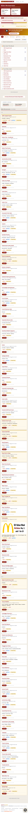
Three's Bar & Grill (6, 754)
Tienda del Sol (5, 765)
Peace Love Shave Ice (7, 635)
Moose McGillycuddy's (7, 565)
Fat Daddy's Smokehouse (8, 287)
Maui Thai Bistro (6, 507)
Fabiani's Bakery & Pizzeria (8, 276)
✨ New (23, 36)
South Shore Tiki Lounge (8, 721)
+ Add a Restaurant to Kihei (14, 798)
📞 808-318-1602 (16, 602)
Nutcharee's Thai (6, 590)
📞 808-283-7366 (12, 787)
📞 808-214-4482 (12, 701)
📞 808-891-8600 (13, 310)
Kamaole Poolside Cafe (8, 388)
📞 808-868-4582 (14, 744)
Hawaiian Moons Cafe (7, 320)
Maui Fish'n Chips (6, 453)
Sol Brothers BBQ (6, 700)
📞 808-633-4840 (14, 592)
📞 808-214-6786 (14, 647)
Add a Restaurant (4, 809)
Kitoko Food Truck (6, 420)
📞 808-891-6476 (14, 545)
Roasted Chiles (6, 678)
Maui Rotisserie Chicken (8, 474)
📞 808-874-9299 (14, 246)
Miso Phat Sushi (6, 544)
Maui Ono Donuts (6, 464)
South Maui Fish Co (6, 710)
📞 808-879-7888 (13, 378)
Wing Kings (5, 786)
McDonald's (5, 518)
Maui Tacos (5, 485)
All (2, 36)
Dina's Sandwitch (6, 256)
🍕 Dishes (24, 39)
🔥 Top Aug (12, 36)
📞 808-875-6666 (13, 556)
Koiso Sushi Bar (6, 431)
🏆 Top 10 (6, 36)
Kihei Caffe (4, 399)
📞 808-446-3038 (13, 733)
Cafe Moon (4, 191)
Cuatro (3, 223)
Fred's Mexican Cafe (7, 309)
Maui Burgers (5, 442)
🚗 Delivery (18, 36)
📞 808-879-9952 (13, 171)
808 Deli (4, 126)
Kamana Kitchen (6, 377)
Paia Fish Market (6, 624)
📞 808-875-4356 (13, 321)
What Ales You (5, 775)
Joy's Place (4, 366)
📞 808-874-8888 (13, 625)
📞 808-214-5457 (14, 357)
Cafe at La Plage (6, 180)
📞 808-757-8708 (14, 454)
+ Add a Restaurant (14, 92)
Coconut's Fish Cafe (7, 213)
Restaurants (17, 39)
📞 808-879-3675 (14, 299)
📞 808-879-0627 (13, 519)
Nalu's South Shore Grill (7, 580)
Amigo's (4, 169)
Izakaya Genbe (5, 355)
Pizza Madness (5, 667)
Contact (2, 808)
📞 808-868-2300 (13, 192)
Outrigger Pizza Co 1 (7, 613)
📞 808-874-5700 (13, 346)
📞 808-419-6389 (13, 443)
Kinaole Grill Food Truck (8, 410)
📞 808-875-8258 (14, 432)
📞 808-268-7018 (14, 138)
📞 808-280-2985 (13, 614)
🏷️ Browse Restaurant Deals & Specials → (14, 96)
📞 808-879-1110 (13, 225)
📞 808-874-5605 (14, 508)
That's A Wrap (5, 743)
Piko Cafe (4, 656)
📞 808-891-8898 (14, 268)
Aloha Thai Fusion (6, 148)
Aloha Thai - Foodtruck (7, 137)
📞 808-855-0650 (13, 149)
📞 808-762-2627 (13, 465)
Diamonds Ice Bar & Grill (8, 245)
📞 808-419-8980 (14, 712)
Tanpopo (4, 732)
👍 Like (4, 122)
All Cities (17, 1)
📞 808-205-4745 (13, 476)
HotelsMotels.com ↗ (8, 811)
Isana (3, 345)
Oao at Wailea (5, 601)
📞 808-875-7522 (14, 160)
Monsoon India (5, 555)
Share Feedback (12, 809)
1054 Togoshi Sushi (7, 115)
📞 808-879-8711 (13, 288)
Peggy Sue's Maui (6, 646)
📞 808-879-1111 (13, 127)
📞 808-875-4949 (14, 214)
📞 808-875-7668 (14, 181)
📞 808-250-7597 (14, 636)
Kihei (23, 1)
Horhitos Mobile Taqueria (8, 330)
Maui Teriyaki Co (6, 496)
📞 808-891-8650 (14, 581)
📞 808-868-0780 (13, 690)
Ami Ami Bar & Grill (6, 159)
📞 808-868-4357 (14, 679)
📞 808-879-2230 (14, 400)
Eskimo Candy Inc (6, 267)
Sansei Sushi (5, 689)
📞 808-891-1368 (14, 203)
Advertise (21, 808)
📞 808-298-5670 (14, 332)
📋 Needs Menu (18, 120)
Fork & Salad (5, 298)
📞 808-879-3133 (14, 755)
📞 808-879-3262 (13, 257)
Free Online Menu (15, 808)
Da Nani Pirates (6, 234)
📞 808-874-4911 (13, 766)
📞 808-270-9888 (14, 668)
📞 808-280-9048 (14, 411)
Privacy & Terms (8, 808)
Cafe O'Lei (4, 202)
